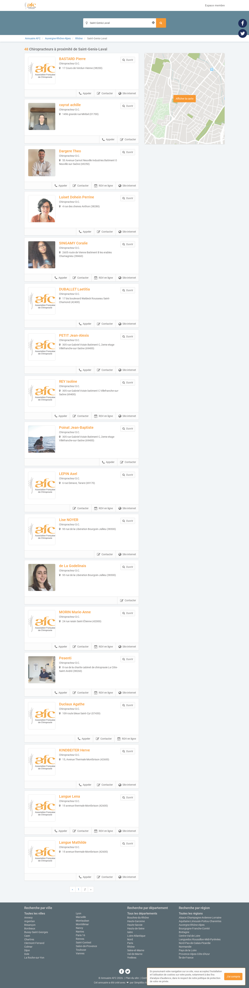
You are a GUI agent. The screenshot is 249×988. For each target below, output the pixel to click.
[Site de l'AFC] (30, 5)
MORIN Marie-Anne (75, 612)
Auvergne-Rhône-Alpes (192, 924)
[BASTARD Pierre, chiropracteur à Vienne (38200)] (41, 70)
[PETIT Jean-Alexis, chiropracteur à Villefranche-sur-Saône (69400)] (41, 347)
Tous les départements (142, 913)
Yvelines (131, 957)
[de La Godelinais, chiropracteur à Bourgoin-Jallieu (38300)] (41, 577)
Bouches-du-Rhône (138, 917)
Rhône (131, 946)
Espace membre (215, 5)
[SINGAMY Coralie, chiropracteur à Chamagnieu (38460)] (41, 254)
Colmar (28, 946)
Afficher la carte (184, 98)
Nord (130, 939)
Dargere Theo (70, 151)
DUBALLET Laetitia (74, 289)
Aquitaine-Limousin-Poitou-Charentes (200, 921)
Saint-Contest (83, 942)
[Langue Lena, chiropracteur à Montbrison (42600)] (41, 808)
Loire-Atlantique (136, 935)
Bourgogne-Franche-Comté (194, 928)
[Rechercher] (161, 23)
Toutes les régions (191, 913)
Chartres (29, 939)
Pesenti (65, 658)
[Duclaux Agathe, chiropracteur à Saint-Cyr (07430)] (41, 715)
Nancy (79, 927)
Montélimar (82, 924)
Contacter (107, 93)
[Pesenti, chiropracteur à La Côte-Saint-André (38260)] (41, 669)
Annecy (28, 917)
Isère (130, 932)
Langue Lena (69, 796)
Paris (130, 943)
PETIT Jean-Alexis (74, 335)
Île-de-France (186, 957)
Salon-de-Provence (86, 946)
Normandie (185, 946)
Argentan (29, 921)
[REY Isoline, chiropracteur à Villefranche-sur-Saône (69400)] (41, 393)
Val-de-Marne (134, 954)
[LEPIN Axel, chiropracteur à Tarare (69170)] (41, 485)
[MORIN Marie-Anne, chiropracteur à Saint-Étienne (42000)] (41, 623)
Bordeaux (29, 928)
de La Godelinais (72, 566)
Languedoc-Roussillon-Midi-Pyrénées (200, 939)
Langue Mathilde (72, 842)
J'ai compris (233, 976)
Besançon (30, 924)
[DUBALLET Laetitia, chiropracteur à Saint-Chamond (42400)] (41, 300)
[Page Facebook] (243, 23)
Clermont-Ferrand (34, 943)
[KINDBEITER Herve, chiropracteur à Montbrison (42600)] (41, 761)
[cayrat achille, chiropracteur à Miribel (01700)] (41, 116)
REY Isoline (68, 381)
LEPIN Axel (68, 474)
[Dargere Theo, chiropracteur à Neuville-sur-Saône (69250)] (41, 162)
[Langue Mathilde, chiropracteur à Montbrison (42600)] (41, 854)
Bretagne (184, 932)
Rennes (80, 938)
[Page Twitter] (243, 33)
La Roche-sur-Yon (34, 957)
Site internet (129, 93)
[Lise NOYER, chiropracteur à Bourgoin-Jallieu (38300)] (41, 531)
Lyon (78, 913)
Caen (27, 935)
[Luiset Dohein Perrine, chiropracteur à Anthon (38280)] (41, 208)
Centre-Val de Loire (189, 935)
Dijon (27, 950)
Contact (146, 978)
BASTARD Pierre (72, 59)
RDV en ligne (106, 185)
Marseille (81, 917)
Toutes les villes (34, 913)
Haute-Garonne (136, 921)
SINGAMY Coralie (73, 243)
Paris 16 (80, 935)
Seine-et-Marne (135, 950)
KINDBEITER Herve (74, 750)
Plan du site (132, 978)
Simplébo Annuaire (144, 982)
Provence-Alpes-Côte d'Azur (194, 954)
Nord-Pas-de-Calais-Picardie (195, 943)
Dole (26, 954)
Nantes (80, 931)
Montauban (82, 920)
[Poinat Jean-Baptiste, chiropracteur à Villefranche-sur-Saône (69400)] (41, 439)
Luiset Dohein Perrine (76, 197)
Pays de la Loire (188, 950)
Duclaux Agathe (72, 704)
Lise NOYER (68, 520)
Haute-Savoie (134, 924)
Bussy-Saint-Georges (36, 932)
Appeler (87, 93)
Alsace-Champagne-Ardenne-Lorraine (200, 917)
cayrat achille (70, 105)
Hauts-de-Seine (135, 928)
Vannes (80, 953)
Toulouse (81, 949)
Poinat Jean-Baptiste (76, 427)
